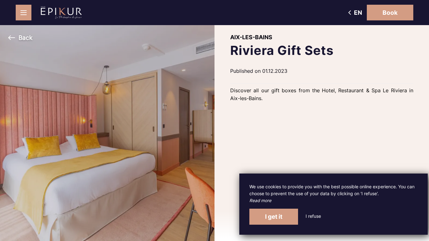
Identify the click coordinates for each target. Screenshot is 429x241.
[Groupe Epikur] (61, 12)
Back (25, 37)
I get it (273, 216)
